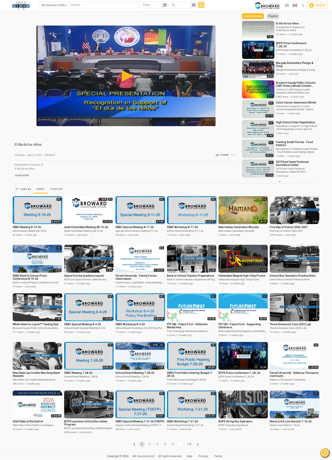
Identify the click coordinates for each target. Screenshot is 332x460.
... (180, 444)
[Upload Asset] (286, 5)
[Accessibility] (324, 452)
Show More (22, 175)
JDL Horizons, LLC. (143, 456)
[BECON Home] (267, 5)
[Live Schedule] (294, 5)
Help (189, 456)
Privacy (203, 456)
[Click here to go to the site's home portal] (21, 6)
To (173, 5)
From (146, 5)
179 (189, 444)
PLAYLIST (57, 189)
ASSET (40, 189)
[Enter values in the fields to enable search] (201, 5)
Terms (218, 456)
